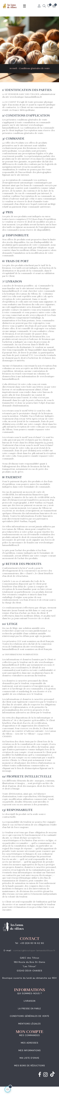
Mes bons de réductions (29, 1065)
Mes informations (29, 1050)
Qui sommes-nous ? (29, 993)
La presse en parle (29, 1008)
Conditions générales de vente (29, 1016)
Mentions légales (29, 1023)
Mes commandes (29, 1035)
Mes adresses (29, 1042)
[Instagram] (45, 1075)
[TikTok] (52, 1074)
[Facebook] (39, 1075)
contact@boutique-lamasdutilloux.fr (34, 950)
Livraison (29, 1000)
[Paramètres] (39, 6)
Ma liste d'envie (29, 1058)
